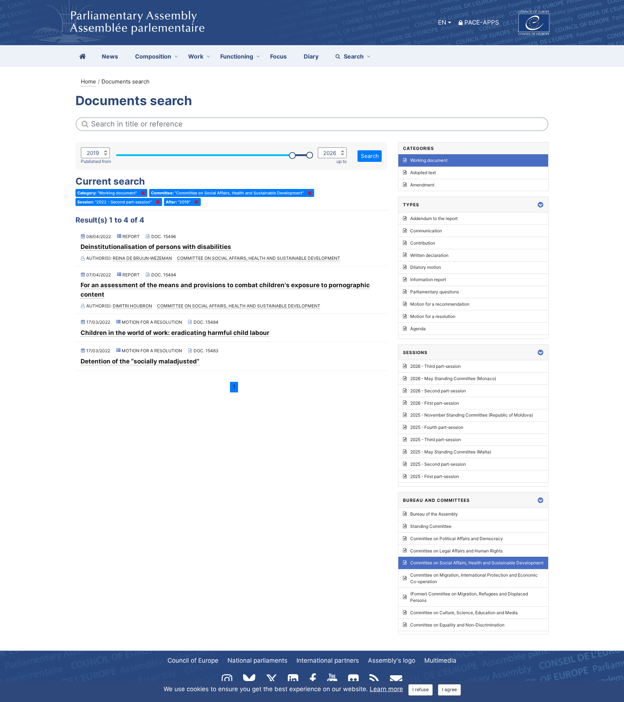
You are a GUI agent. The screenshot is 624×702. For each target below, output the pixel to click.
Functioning (236, 56)
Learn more (386, 689)
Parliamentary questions (434, 291)
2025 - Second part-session (438, 464)
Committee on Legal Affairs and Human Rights (456, 551)
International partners (327, 660)
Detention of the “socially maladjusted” (140, 361)
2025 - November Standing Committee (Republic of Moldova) (471, 415)
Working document (428, 160)
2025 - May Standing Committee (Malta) (450, 452)
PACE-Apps (481, 22)
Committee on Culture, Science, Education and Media (464, 612)
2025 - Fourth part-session (436, 427)
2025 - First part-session (434, 476)
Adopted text (423, 172)
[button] (540, 205)
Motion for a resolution (432, 316)
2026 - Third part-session (435, 366)
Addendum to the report (434, 218)
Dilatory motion (425, 267)
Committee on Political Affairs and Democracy (456, 538)
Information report (428, 279)
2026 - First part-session (434, 403)
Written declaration (429, 255)
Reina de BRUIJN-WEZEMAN (142, 258)
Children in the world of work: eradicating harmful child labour (175, 332)
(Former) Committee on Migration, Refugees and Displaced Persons (469, 597)
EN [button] (442, 22)
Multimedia (440, 660)
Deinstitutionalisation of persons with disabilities (156, 246)
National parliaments (257, 660)
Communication (426, 230)
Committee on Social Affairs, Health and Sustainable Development (258, 258)
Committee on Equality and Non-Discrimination (457, 625)
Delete (141, 193)
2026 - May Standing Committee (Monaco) (453, 378)
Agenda (418, 328)
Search (354, 56)
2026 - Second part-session (438, 390)
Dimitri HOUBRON (132, 306)
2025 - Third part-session (435, 439)
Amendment (422, 185)
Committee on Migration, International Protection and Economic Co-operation (474, 578)
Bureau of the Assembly (434, 514)
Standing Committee (430, 526)
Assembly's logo (391, 660)
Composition (153, 56)
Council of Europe (193, 660)
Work (195, 56)
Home (88, 81)
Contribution (422, 243)
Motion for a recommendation (439, 304)
